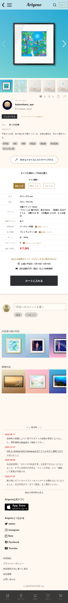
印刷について (42, 226)
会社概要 (7, 573)
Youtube (13, 548)
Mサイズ (34, 186)
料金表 (24, 442)
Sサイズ (19, 186)
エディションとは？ (33, 243)
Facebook (14, 542)
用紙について (46, 232)
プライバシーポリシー (13, 563)
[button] (64, 43)
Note (10, 535)
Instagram (14, 529)
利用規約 (7, 558)
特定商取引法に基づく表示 (15, 568)
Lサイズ (49, 186)
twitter (12, 523)
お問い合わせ (9, 579)
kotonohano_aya (24, 104)
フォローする (9, 116)
